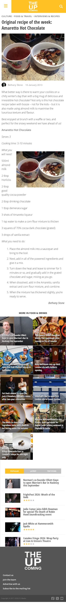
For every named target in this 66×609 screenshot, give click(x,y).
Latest (33, 471)
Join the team (9, 579)
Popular (14, 471)
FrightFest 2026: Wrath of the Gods (39, 496)
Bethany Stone (15, 84)
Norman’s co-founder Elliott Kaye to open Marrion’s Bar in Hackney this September (41, 483)
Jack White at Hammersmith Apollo (38, 525)
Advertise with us (11, 584)
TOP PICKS (51, 471)
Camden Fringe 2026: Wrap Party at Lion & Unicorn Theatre (40, 539)
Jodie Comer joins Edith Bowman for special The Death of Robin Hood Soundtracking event (40, 512)
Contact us (8, 575)
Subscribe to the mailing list (16, 588)
